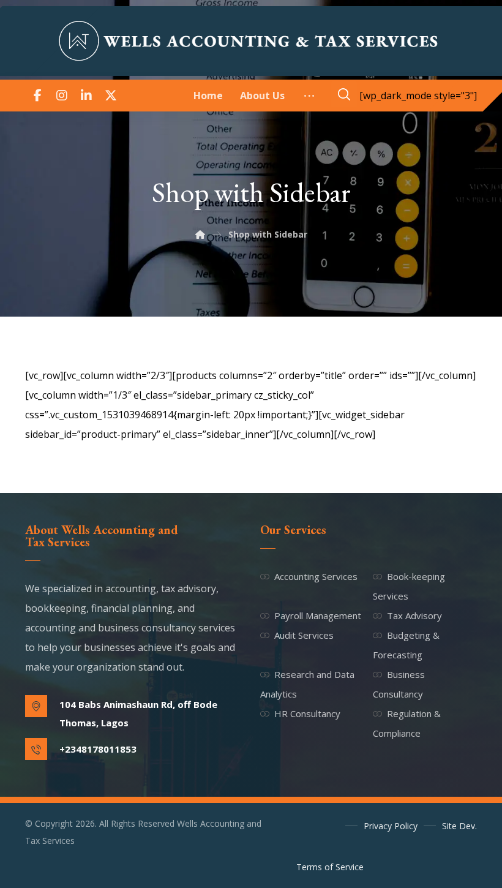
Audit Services (304, 635)
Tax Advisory (414, 615)
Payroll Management (317, 615)
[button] (37, 95)
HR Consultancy (307, 713)
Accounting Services (316, 576)
